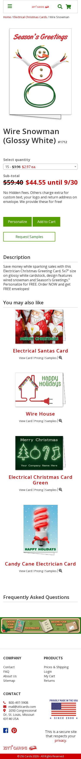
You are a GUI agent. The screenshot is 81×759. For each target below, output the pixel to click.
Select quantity (16, 160)
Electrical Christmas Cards (30, 17)
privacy (60, 740)
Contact (9, 667)
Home (7, 17)
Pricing (38, 358)
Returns (49, 681)
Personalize (17, 221)
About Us (10, 676)
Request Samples (29, 236)
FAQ (6, 671)
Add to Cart (46, 221)
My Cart (49, 676)
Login (48, 671)
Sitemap (9, 681)
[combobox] (40, 167)
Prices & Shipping (56, 667)
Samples (51, 358)
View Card (25, 358)
